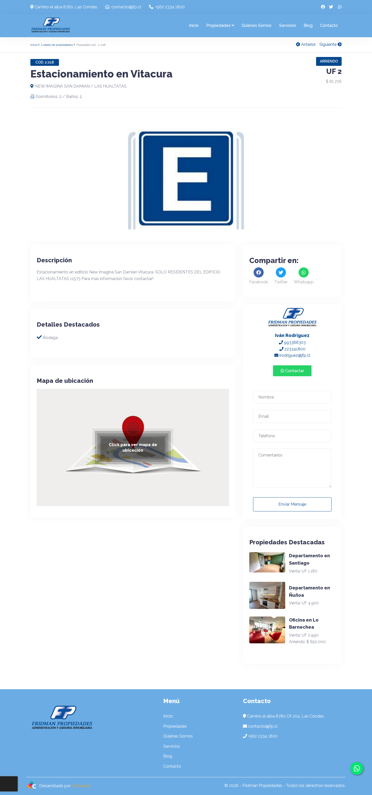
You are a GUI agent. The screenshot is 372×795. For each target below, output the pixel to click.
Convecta (81, 786)
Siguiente (328, 44)
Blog (308, 25)
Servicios (287, 25)
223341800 (294, 349)
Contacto (329, 25)
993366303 (294, 342)
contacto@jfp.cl (125, 7)
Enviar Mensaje (292, 504)
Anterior (308, 44)
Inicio (194, 25)
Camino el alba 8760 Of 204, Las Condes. (286, 716)
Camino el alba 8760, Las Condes (65, 7)
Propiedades (218, 25)
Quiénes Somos (257, 25)
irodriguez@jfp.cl (294, 355)
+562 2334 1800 (169, 7)
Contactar (294, 370)
